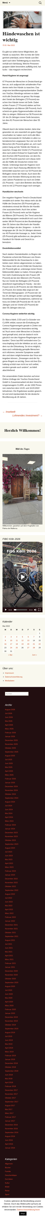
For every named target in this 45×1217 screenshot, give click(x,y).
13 (28, 640)
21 (34, 644)
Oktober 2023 (10, 840)
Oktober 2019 (10, 1025)
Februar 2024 (10, 825)
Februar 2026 (10, 733)
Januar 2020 (10, 1013)
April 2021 (9, 956)
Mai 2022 (8, 906)
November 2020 (11, 975)
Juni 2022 (9, 902)
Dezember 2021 (11, 925)
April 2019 (9, 1048)
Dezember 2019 (11, 1017)
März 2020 (9, 1006)
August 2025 (10, 756)
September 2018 (11, 1071)
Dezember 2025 (11, 740)
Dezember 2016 (11, 1125)
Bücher (8, 1168)
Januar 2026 (10, 736)
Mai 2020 (8, 998)
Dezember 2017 (11, 1090)
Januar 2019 (10, 1059)
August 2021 (10, 940)
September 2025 (11, 752)
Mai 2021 (8, 952)
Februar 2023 (10, 871)
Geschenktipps (11, 1175)
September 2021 (11, 936)
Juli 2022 (8, 898)
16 (5, 644)
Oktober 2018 (10, 1067)
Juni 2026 (9, 717)
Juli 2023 (8, 852)
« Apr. (10, 655)
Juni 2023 (9, 856)
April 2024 (9, 817)
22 (40, 644)
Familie (8, 1171)
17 (11, 644)
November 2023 (11, 836)
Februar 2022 (10, 917)
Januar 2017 (10, 1121)
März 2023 (9, 867)
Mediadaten (9, 681)
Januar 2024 (10, 829)
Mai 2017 (8, 1109)
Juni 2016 (9, 1140)
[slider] (20, 609)
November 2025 (11, 744)
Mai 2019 (8, 1044)
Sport (7, 1194)
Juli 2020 (8, 990)
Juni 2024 (9, 809)
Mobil (7, 1187)
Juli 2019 (8, 1036)
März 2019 (9, 1052)
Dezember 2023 (11, 833)
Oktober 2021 (10, 932)
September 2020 (11, 982)
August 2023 (10, 848)
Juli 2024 (8, 806)
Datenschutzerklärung (13, 677)
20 (28, 644)
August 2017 (10, 1105)
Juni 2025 (9, 763)
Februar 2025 (10, 779)
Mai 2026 (8, 721)
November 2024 (11, 790)
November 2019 (11, 1021)
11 (17, 640)
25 (17, 648)
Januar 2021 (10, 967)
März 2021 (9, 959)
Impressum (9, 673)
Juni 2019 (9, 1040)
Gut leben (9, 1179)
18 (17, 644)
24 (11, 648)
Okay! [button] (23, 1214)
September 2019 (11, 1029)
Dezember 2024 (11, 786)
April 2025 (9, 771)
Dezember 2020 (11, 971)
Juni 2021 (9, 948)
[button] (23, 577)
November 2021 (11, 929)
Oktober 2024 (10, 794)
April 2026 (9, 725)
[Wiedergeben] (5, 610)
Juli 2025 (8, 759)
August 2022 (10, 894)
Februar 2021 (10, 963)
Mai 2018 (8, 1079)
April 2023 (9, 863)
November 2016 (11, 1129)
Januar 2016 (10, 1148)
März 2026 (9, 729)
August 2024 (10, 802)
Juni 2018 (9, 1075)
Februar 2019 (10, 1056)
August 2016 (10, 1136)
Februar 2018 (10, 1086)
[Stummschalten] (35, 610)
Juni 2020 (9, 994)
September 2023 (11, 844)
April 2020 (9, 1002)
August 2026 (10, 710)
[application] (22, 577)
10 (11, 640)
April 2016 (9, 1144)
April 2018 (9, 1082)
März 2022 (9, 913)
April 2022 (9, 909)
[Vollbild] (39, 610)
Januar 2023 (10, 875)
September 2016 (11, 1132)
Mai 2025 (8, 767)
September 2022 (11, 890)
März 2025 (9, 775)
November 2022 (11, 883)
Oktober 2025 (10, 748)
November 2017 (11, 1094)
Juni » (34, 655)
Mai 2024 (8, 813)
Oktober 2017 (10, 1098)
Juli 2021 (8, 944)
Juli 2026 (8, 713)
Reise (7, 1191)
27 (28, 648)
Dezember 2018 (11, 1063)
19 (23, 644)
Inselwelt (8, 411)
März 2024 (9, 821)
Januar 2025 (10, 783)
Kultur (7, 1183)
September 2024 (11, 798)
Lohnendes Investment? (27, 415)
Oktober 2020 (10, 979)
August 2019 (10, 1032)
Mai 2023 (8, 859)
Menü (5, 3)
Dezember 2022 (11, 879)
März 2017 (9, 1113)
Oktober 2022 (10, 886)
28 (34, 648)
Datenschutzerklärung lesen (28, 1210)
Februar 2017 (10, 1117)
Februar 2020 (10, 1009)
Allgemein (9, 1164)
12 (23, 640)
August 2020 (10, 986)
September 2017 (11, 1102)
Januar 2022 (10, 921)
